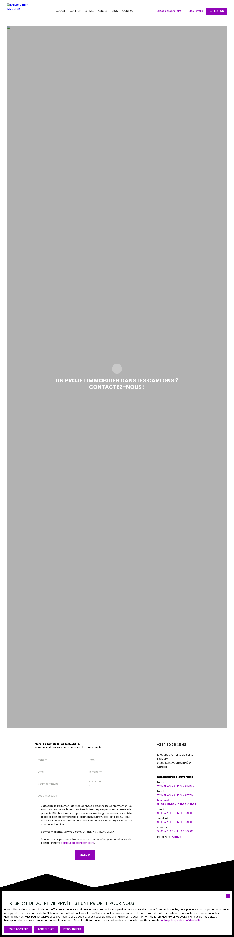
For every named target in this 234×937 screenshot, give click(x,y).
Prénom (42, 759)
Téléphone (95, 771)
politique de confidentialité (77, 843)
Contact (128, 11)
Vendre (102, 11)
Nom (92, 759)
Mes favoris (196, 11)
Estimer (89, 11)
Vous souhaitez (95, 781)
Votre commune (48, 783)
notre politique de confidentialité (181, 920)
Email (41, 771)
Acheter (75, 11)
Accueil (61, 11)
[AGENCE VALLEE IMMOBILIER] (20, 11)
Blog (115, 11)
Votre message (47, 795)
